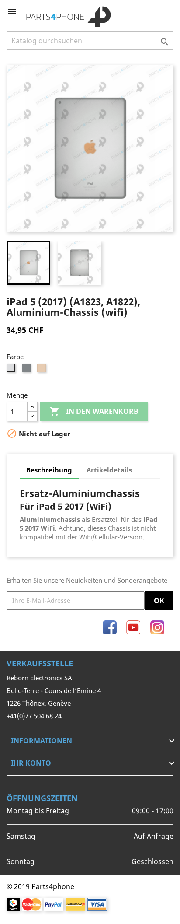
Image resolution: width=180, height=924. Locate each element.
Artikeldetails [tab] (109, 470)
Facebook (110, 627)
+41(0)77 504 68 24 (34, 715)
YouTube (133, 627)
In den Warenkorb (93, 411)
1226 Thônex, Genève (39, 703)
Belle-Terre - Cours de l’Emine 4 (54, 690)
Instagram (157, 627)
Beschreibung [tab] (49, 470)
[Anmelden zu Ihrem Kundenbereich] (152, 11)
